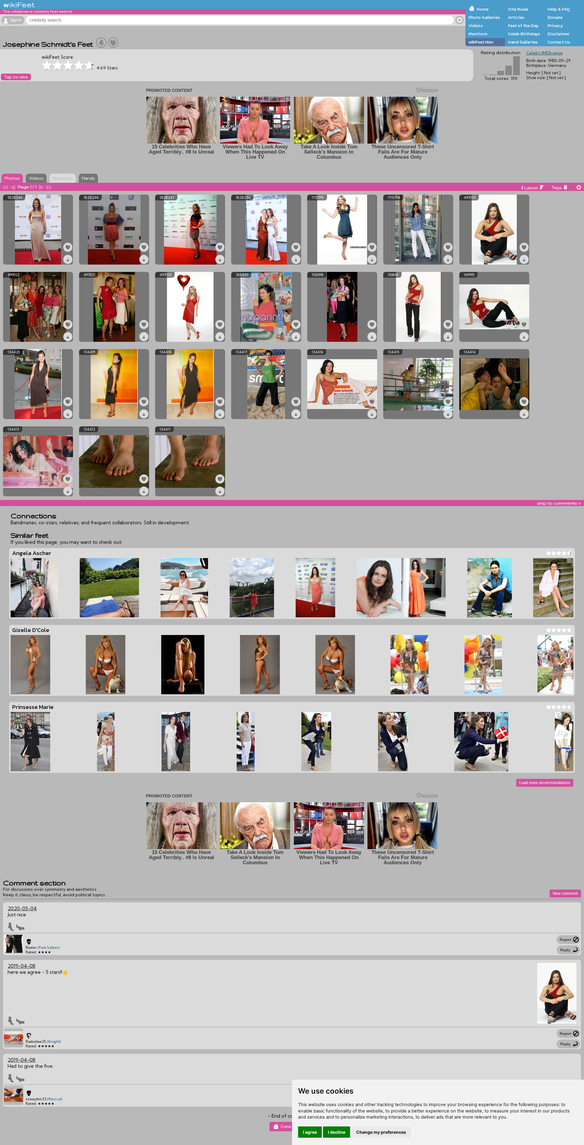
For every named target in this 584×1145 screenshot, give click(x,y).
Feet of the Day (523, 25)
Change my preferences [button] (381, 1132)
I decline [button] (336, 1132)
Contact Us (559, 42)
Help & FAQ (559, 9)
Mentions (477, 33)
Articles (516, 17)
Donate (555, 17)
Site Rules (518, 9)
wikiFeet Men (480, 42)
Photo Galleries (484, 17)
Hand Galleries (522, 42)
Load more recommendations (544, 782)
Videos (475, 25)
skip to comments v (559, 503)
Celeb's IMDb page (544, 52)
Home (482, 9)
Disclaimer (558, 33)
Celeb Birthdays (524, 33)
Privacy (555, 25)
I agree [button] (310, 1132)
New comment (565, 893)
